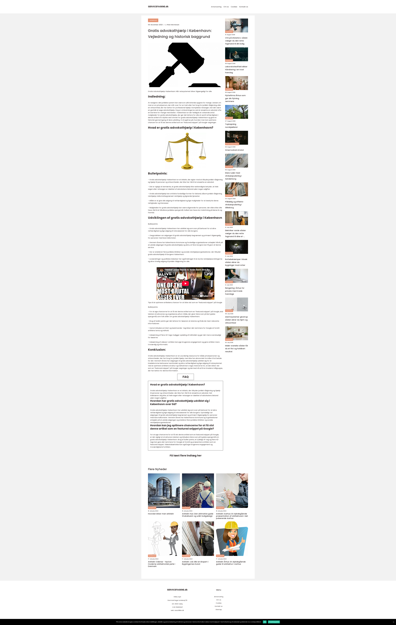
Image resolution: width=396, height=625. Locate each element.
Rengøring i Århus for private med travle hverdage (234, 291)
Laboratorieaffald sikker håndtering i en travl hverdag (236, 69)
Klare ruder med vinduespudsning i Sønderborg (233, 176)
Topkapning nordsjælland (231, 125)
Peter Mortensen (173, 24)
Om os (226, 7)
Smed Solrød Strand (232, 144)
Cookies (234, 7)
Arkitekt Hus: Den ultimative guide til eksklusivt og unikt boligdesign (197, 515)
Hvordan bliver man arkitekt (161, 514)
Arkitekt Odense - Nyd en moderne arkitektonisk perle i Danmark (161, 564)
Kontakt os (243, 7)
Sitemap (219, 610)
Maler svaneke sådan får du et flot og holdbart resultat (236, 348)
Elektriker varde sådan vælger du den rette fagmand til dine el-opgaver (235, 233)
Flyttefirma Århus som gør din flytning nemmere (235, 98)
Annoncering (216, 7)
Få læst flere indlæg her (186, 455)
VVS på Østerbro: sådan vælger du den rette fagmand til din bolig (236, 40)
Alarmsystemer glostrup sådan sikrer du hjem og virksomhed (236, 320)
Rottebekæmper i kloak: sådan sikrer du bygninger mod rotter (236, 262)
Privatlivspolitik (274, 622)
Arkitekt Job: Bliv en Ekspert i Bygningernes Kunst (195, 563)
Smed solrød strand (234, 150)
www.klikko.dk (179, 610)
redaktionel (153, 20)
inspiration (229, 32)
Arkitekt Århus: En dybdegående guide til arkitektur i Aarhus (231, 563)
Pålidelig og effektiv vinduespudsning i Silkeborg (234, 204)
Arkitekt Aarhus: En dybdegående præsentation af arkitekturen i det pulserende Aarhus (232, 516)
